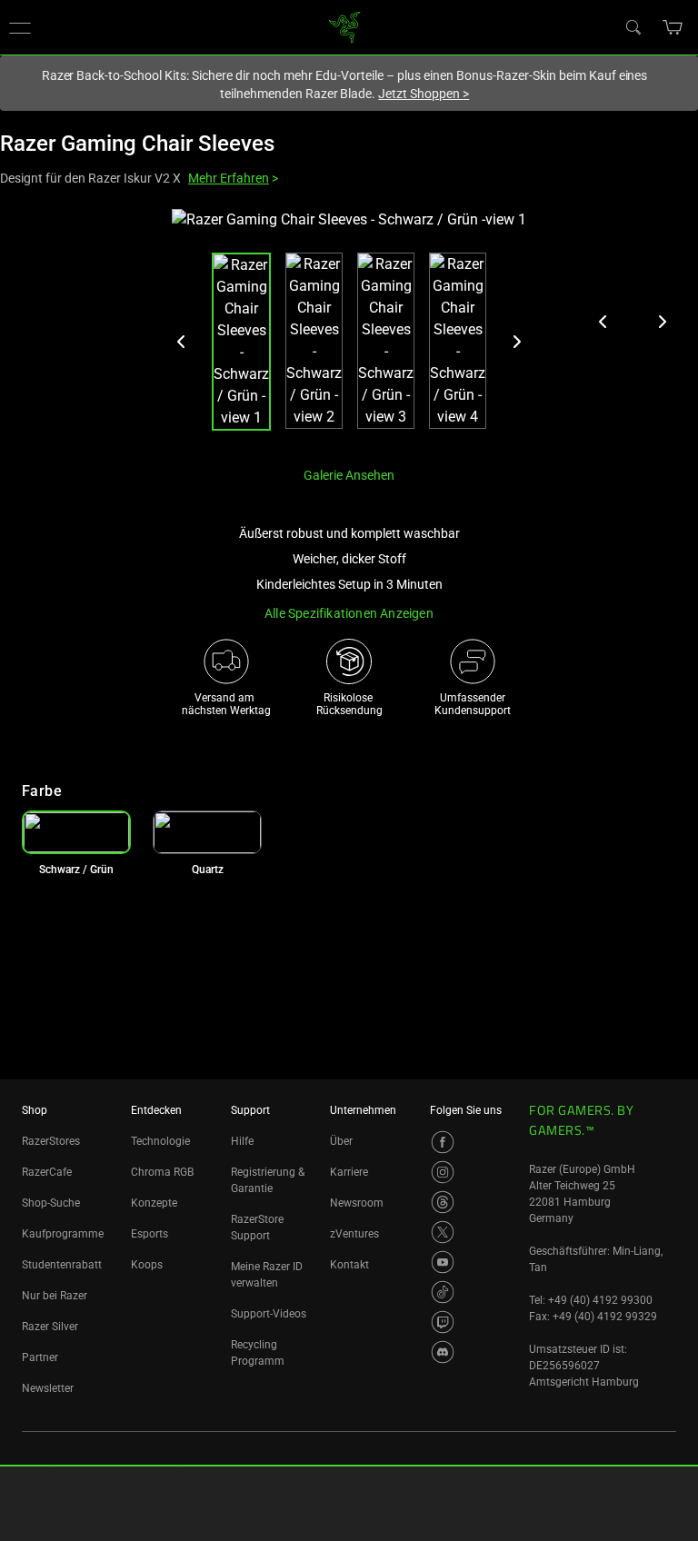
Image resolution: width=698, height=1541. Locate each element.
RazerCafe (47, 1172)
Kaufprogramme (63, 1234)
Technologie (160, 1141)
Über (341, 1141)
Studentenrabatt (62, 1264)
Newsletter (48, 1388)
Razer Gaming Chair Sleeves (137, 143)
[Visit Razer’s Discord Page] (442, 1352)
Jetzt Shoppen (423, 93)
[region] (349, 330)
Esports (149, 1234)
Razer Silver (50, 1326)
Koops (147, 1264)
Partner (40, 1357)
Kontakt (349, 1264)
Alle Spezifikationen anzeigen (349, 613)
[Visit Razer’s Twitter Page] (442, 1232)
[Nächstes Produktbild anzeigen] (661, 321)
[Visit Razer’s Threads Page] (442, 1202)
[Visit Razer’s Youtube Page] (442, 1262)
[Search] (632, 26)
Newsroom (357, 1203)
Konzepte (154, 1203)
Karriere (349, 1172)
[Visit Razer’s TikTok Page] (442, 1292)
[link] (345, 26)
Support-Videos (268, 1313)
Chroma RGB (162, 1172)
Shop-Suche (51, 1203)
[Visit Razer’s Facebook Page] (442, 1142)
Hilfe (242, 1141)
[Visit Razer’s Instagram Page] (442, 1172)
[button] (673, 27)
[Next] (516, 341)
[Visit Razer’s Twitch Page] (442, 1322)
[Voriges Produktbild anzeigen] (603, 321)
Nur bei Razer (54, 1295)
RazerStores (51, 1141)
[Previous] (182, 341)
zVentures (354, 1234)
